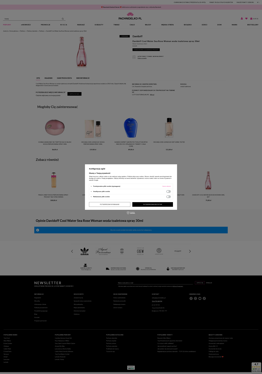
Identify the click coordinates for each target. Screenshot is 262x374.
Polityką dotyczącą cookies (135, 176)
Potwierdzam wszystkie (152, 204)
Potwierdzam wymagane (109, 204)
